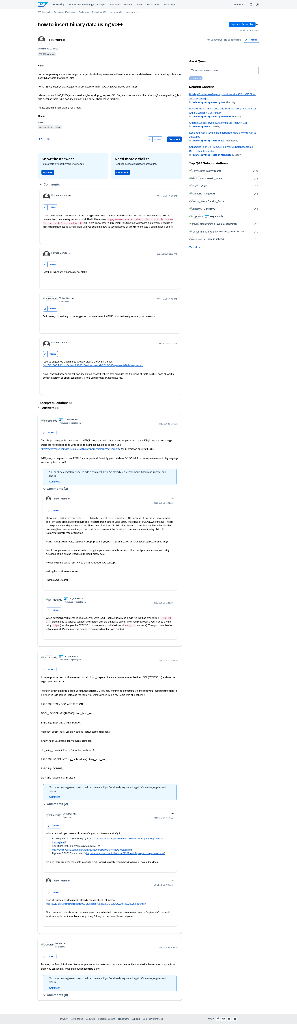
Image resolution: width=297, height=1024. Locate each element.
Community (57, 4)
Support (136, 1019)
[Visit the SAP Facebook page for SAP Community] (218, 1019)
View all (193, 247)
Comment (174, 139)
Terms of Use (76, 1019)
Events (140, 4)
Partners (128, 4)
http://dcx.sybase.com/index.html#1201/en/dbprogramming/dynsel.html (125, 853)
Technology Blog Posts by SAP (208, 102)
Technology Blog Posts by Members (211, 116)
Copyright (91, 1019)
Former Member (56, 40)
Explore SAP (240, 4)
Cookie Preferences (153, 1019)
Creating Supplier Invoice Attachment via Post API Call (218, 123)
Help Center (153, 4)
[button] (246, 40)
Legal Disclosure (106, 1019)
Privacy (63, 1019)
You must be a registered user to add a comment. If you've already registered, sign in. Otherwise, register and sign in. (107, 474)
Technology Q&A (99, 12)
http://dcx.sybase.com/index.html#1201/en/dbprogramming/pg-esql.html (80, 449)
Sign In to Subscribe (242, 24)
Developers (115, 4)
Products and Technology (81, 4)
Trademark (123, 1019)
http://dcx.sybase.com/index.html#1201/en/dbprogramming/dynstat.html (91, 849)
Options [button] (257, 24)
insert (58, 127)
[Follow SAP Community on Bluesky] (223, 1019)
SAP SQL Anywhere (47, 54)
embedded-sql (45, 127)
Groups (101, 4)
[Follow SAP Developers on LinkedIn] (234, 1019)
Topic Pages (169, 4)
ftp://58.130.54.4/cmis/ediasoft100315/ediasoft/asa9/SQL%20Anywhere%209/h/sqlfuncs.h (93, 365)
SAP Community (44, 12)
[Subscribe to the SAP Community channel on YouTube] (229, 1019)
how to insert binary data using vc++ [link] (124, 12)
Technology (84, 12)
